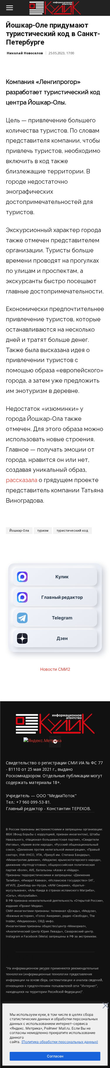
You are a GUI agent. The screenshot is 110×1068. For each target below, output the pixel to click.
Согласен (55, 1056)
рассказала (21, 480)
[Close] (106, 1005)
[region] (55, 1034)
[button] (9, 8)
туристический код (72, 531)
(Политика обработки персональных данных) (59, 1042)
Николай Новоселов (25, 53)
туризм (42, 531)
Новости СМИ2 (55, 669)
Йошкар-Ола (19, 531)
